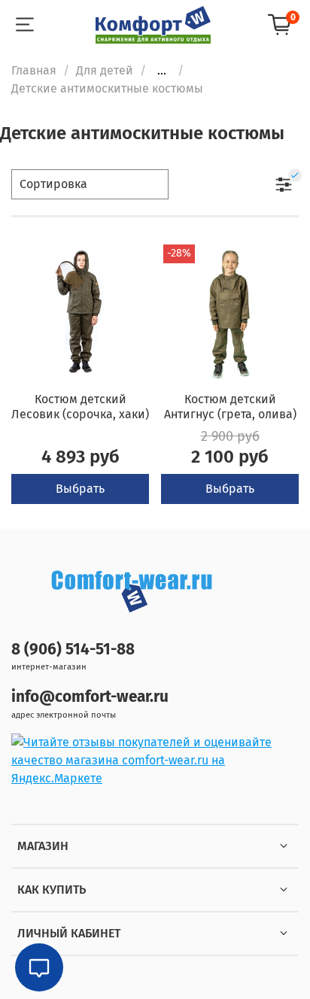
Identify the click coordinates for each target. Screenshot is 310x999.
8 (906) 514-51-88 (73, 649)
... (161, 70)
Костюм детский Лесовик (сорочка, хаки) (80, 406)
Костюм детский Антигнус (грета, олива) (230, 406)
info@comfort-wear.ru (90, 697)
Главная (33, 70)
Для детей (104, 70)
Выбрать (80, 488)
